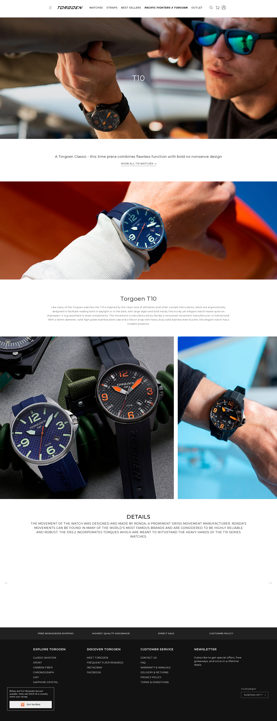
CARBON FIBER (43, 667)
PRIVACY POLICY (151, 677)
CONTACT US (149, 657)
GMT (36, 677)
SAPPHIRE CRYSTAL (45, 682)
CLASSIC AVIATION (44, 657)
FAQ (143, 662)
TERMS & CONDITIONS (155, 682)
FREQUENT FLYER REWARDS (105, 662)
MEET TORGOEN (97, 657)
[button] (50, 7)
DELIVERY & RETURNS (155, 672)
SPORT (37, 662)
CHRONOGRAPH (43, 672)
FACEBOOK (94, 672)
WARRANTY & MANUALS (156, 667)
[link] (55, 633)
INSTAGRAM (94, 667)
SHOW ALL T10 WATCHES (137, 163)
